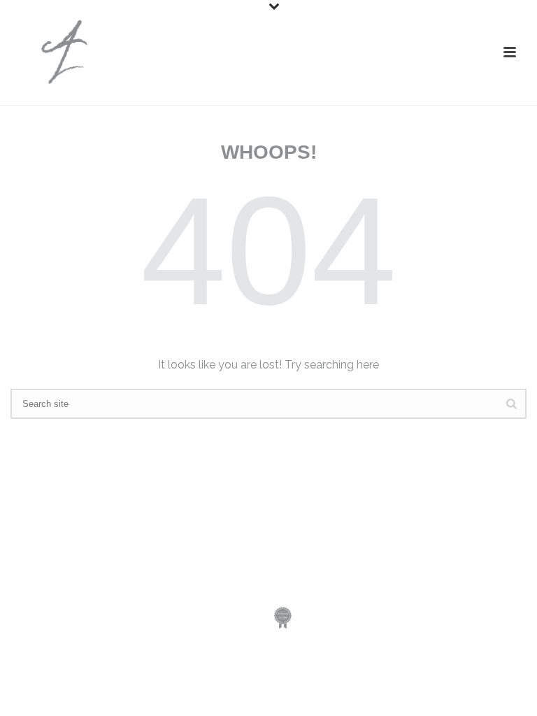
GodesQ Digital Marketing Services (214, 569)
